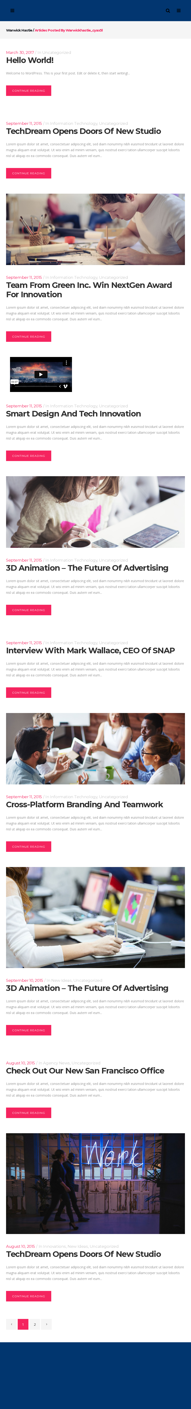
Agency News (56, 1063)
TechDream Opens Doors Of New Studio (83, 131)
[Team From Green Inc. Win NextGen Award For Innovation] (95, 229)
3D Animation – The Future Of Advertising (87, 568)
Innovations (54, 1246)
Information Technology (73, 123)
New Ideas (61, 980)
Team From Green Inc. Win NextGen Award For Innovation (89, 289)
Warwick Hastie (19, 30)
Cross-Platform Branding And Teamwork (84, 804)
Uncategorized (56, 52)
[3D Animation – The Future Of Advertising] (95, 512)
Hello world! (29, 60)
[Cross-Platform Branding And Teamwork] (95, 748)
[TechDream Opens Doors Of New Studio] (95, 1183)
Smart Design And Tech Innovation (73, 414)
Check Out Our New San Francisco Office (85, 1071)
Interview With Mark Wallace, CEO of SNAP (90, 650)
